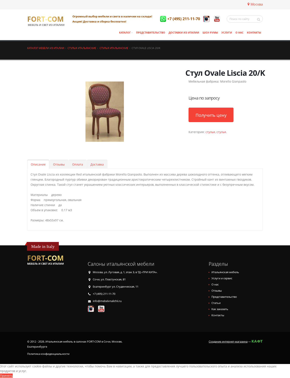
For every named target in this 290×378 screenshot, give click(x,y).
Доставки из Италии (184, 32)
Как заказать (219, 309)
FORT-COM (45, 19)
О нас (239, 32)
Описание (38, 164)
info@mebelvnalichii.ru (107, 301)
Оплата (77, 164)
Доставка (97, 164)
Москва (257, 4)
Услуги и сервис (221, 278)
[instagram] (206, 19)
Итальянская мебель (225, 272)
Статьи (216, 303)
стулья (210, 132)
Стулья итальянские (82, 48)
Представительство (150, 32)
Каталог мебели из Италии (45, 48)
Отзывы (59, 164)
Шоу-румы (210, 32)
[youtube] (217, 19)
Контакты (254, 32)
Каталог (125, 32)
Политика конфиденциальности (48, 354)
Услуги (226, 32)
